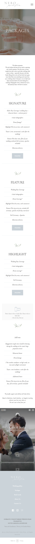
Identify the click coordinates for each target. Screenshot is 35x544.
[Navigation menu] (32, 4)
